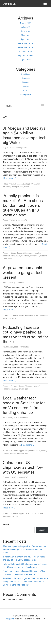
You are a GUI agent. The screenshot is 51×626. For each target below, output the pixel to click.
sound (21, 389)
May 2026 (25, 35)
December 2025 (25, 43)
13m (26, 450)
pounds (15, 389)
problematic (34, 255)
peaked (37, 386)
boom (30, 386)
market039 (25, 255)
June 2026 (25, 31)
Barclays (26, 184)
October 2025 (25, 51)
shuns (5, 258)
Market (25, 82)
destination (36, 253)
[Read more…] (9, 178)
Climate (37, 450)
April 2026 (25, 39)
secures (13, 453)
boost (31, 450)
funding (44, 450)
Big (26, 386)
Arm (29, 253)
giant (38, 184)
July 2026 (25, 27)
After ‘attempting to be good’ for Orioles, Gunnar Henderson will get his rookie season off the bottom (24, 549)
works (14, 318)
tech (21, 186)
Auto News (25, 74)
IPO (12, 255)
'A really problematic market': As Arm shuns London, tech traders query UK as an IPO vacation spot (23, 205)
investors (6, 255)
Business (26, 78)
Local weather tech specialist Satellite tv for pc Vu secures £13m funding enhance (24, 405)
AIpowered (29, 315)
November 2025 (25, 47)
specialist (20, 453)
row (12, 516)
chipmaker (39, 513)
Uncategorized (25, 94)
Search (6, 524)
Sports (25, 90)
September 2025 (25, 55)
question (43, 255)
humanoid (44, 315)
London (17, 255)
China (32, 513)
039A (25, 253)
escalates (6, 516)
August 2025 (25, 59)
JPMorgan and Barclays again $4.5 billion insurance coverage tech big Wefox (24, 135)
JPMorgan (15, 186)
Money (26, 86)
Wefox (26, 186)
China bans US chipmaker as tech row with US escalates (23, 467)
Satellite (6, 453)
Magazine (10, 618)
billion (33, 184)
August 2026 (25, 23)
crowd (36, 315)
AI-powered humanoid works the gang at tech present (23, 272)
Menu (9, 105)
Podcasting (7, 389)
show (5, 318)
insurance (6, 186)
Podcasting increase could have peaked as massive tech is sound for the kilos (25, 334)
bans (27, 513)
